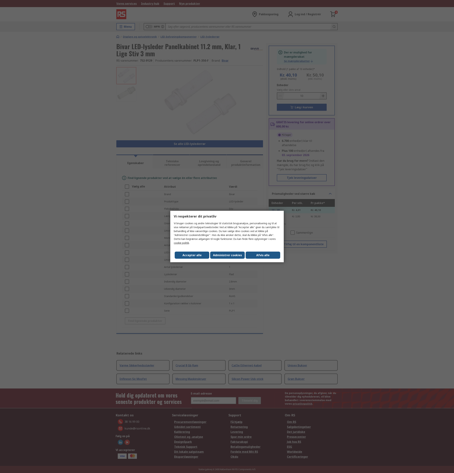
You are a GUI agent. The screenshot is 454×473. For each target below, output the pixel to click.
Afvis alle (263, 255)
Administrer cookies (227, 255)
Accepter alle (192, 255)
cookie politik (181, 242)
